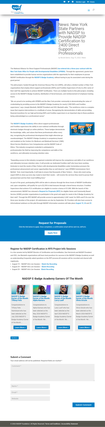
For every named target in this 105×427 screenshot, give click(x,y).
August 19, (80, 203)
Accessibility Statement (69, 424)
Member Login (80, 2)
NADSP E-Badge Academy (44, 77)
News (84, 58)
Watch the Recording (49, 264)
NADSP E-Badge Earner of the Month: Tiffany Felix (19, 298)
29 (91, 203)
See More (14, 338)
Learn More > (20, 327)
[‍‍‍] (73, 2)
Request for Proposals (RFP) (49, 191)
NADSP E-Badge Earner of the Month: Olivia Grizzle (84, 298)
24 (85, 203)
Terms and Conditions (52, 424)
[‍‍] (64, 2)
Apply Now (52, 233)
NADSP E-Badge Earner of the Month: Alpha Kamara (41, 298)
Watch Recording (48, 267)
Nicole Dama (65, 58)
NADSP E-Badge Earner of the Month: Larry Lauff (63, 298)
